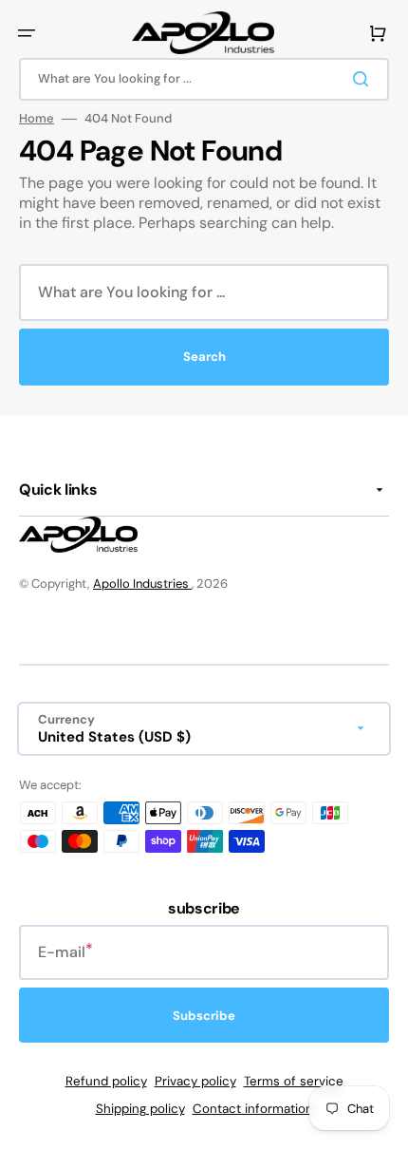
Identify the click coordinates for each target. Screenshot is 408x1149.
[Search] (364, 79)
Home (36, 118)
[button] (26, 33)
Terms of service (293, 1081)
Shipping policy (140, 1109)
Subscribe (204, 1016)
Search (204, 356)
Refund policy (106, 1081)
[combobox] (204, 79)
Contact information (253, 1109)
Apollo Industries (142, 583)
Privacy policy (195, 1081)
